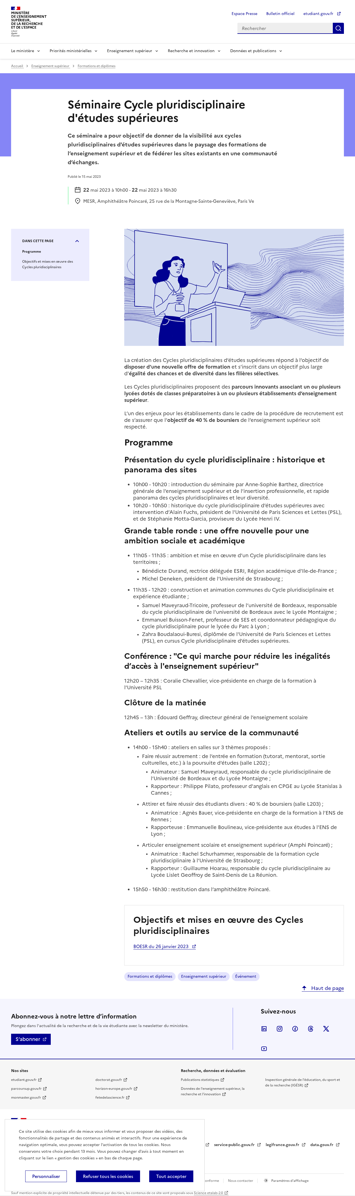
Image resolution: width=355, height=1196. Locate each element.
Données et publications (253, 51)
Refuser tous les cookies (108, 1176)
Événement (245, 976)
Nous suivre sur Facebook (295, 1028)
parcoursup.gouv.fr (26, 1088)
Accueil (17, 66)
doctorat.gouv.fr (108, 1079)
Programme (31, 251)
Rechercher (338, 28)
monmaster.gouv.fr (26, 1097)
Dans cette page (38, 241)
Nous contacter (241, 1180)
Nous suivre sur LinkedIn (264, 1028)
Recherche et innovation (191, 51)
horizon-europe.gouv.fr (113, 1088)
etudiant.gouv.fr (318, 14)
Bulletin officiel (280, 14)
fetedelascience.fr (110, 1097)
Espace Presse (244, 14)
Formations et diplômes (96, 66)
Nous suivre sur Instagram (279, 1028)
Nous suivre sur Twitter (326, 1028)
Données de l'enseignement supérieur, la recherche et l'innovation (213, 1091)
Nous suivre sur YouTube (264, 1048)
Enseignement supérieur (129, 51)
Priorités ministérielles (71, 51)
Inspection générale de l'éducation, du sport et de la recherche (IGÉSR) (302, 1082)
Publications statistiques (200, 1079)
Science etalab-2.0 (208, 1192)
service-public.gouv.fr (235, 1145)
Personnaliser (46, 1176)
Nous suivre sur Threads (310, 1028)
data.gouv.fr (322, 1145)
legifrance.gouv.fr (283, 1145)
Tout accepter (171, 1176)
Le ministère (22, 51)
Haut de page (327, 988)
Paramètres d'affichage (289, 1180)
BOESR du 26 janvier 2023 (161, 946)
